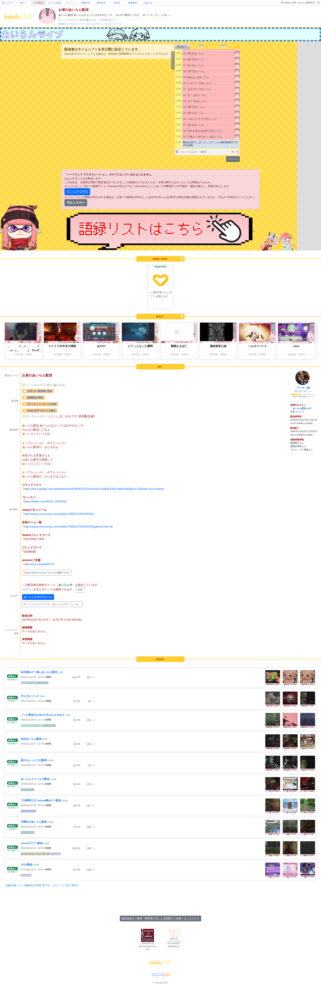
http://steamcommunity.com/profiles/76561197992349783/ (59, 513)
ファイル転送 (54, 2)
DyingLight (55, 854)
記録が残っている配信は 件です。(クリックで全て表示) (42, 885)
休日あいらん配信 (31, 738)
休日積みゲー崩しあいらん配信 (39, 672)
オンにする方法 (77, 191)
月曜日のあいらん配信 (34, 821)
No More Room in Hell (31, 725)
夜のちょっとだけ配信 (34, 760)
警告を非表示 (76, 202)
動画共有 (101, 2)
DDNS (117, 2)
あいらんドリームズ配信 (35, 778)
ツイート (233, 159)
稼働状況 (310, 2)
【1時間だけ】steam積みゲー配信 (41, 800)
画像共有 (85, 2)
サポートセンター (34, 416)
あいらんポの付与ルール (38, 596)
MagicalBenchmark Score (47, 572)
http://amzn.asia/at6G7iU (39, 564)
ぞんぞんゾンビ (30, 696)
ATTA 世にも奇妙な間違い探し (35, 854)
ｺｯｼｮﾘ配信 (27, 864)
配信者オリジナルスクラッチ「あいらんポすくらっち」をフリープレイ (91, 24)
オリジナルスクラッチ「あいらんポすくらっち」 (52, 604)
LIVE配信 (38, 2)
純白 (83, 19)
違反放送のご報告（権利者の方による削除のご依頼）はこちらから (160, 918)
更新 (80, 589)
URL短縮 (284, 2)
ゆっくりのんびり (69, 19)
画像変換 (132, 2)
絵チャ (23, 2)
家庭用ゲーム (27, 683)
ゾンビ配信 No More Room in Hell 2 (42, 714)
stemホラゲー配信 (32, 843)
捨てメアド (7, 2)
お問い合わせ (297, 2)
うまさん (53, 416)
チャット (70, 2)
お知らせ (148, 2)
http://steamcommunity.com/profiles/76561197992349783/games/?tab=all (68, 526)
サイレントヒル (28, 811)
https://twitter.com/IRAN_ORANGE (45, 501)
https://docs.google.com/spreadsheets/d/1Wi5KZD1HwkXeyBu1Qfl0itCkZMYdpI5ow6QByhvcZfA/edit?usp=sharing (94, 488)
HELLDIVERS (41, 683)
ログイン (27, 589)
